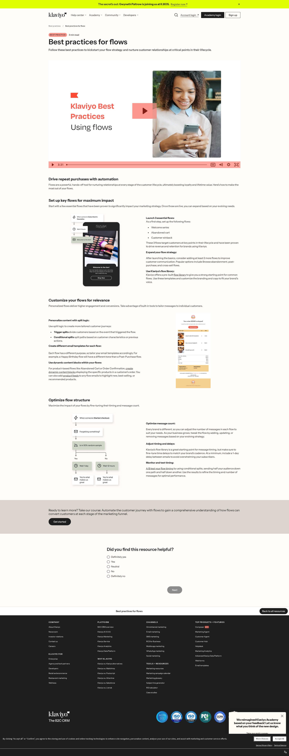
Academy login (212, 15)
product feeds (71, 375)
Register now (178, 4)
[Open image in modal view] (96, 250)
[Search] (176, 15)
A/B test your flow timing (159, 468)
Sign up (233, 15)
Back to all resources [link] (273, 611)
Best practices (55, 26)
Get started (59, 521)
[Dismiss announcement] (239, 4)
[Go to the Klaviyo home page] (58, 15)
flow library (180, 274)
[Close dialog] (282, 716)
